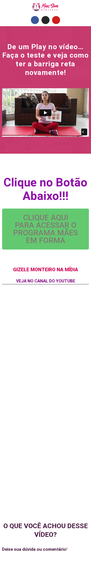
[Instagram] (45, 20)
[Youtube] (56, 20)
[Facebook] (35, 20)
